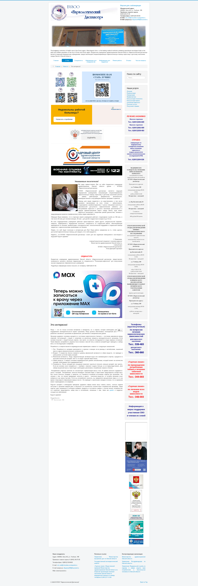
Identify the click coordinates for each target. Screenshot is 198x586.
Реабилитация (131, 93)
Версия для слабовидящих (130, 5)
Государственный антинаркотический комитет (106, 562)
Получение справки (133, 106)
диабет (112, 390)
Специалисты (78, 60)
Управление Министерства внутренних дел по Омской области (106, 558)
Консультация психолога (134, 99)
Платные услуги (132, 104)
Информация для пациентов (104, 61)
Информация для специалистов (91, 61)
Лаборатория (131, 95)
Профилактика (131, 97)
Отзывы (128, 60)
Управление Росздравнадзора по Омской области (133, 562)
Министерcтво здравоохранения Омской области (133, 558)
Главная (56, 60)
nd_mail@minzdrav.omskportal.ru (135, 18)
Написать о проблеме (64, 119)
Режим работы (117, 60)
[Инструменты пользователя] (120, 330)
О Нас (67, 60)
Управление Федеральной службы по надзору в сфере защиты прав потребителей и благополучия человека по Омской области (133, 569)
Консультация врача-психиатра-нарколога (133, 101)
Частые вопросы (141, 60)
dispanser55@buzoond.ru (71, 568)
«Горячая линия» (136, 361)
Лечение (129, 91)
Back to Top (143, 582)
